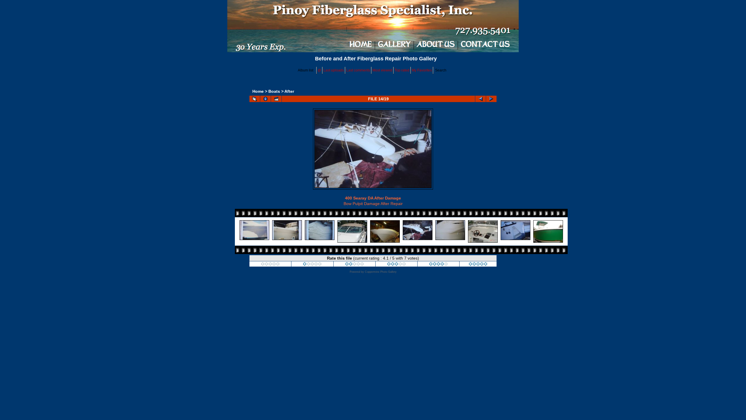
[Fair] (354, 264)
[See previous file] (480, 99)
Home (258, 91)
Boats (274, 91)
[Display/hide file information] (265, 99)
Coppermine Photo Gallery (381, 271)
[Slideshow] (276, 99)
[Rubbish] (270, 264)
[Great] (478, 264)
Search (440, 70)
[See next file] (491, 99)
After (289, 91)
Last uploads (333, 70)
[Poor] (312, 264)
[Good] (396, 264)
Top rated (402, 70)
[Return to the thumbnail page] (254, 99)
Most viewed (382, 70)
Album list (305, 70)
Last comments (358, 70)
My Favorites (422, 70)
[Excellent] (438, 264)
